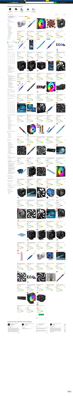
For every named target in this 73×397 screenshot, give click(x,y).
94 (8, 59)
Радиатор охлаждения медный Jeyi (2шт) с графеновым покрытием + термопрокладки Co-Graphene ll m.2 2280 (41, 137)
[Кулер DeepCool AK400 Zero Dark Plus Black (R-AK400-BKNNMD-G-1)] (31, 235)
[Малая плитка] (65, 14)
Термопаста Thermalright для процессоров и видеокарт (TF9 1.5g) (60, 285)
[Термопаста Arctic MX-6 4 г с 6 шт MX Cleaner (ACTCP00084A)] (21, 171)
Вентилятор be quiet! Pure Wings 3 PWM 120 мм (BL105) (60, 73)
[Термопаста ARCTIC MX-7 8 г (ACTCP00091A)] (31, 87)
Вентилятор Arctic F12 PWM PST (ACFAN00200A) (21, 285)
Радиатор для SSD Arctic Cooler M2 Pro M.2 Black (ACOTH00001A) (50, 158)
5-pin (8, 96)
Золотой (9, 151)
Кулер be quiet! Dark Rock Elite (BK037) (60, 200)
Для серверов (10, 72)
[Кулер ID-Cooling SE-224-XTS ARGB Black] (31, 129)
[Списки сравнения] (63, 2)
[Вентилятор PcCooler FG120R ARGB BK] (21, 214)
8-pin (12, 96)
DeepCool (10, 28)
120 (10, 108)
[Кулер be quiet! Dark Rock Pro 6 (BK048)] (60, 235)
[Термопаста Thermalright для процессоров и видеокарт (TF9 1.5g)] (60, 277)
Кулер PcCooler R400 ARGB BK (31, 305)
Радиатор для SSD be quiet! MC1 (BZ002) (21, 306)
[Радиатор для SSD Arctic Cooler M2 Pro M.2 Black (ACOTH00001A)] (51, 150)
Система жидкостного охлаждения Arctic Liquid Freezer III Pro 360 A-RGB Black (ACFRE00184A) (60, 52)
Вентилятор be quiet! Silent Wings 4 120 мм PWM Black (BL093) (41, 115)
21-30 (9, 135)
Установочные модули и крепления (11, 87)
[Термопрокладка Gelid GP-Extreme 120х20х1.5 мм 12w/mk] (31, 45)
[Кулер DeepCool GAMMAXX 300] (51, 192)
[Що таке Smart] (27, 16)
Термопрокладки (11, 86)
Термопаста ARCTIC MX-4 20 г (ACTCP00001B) (30, 263)
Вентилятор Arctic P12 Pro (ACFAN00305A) (40, 179)
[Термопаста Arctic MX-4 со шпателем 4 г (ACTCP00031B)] (31, 24)
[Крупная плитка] (63, 14)
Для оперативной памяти (12, 71)
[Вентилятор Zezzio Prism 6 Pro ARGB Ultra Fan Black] (60, 171)
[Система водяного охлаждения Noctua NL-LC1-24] (41, 87)
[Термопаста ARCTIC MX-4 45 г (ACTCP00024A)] (51, 108)
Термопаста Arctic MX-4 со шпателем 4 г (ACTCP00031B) (30, 31)
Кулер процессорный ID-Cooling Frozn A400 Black (21, 73)
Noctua (9, 30)
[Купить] (25, 34)
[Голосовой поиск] (53, 2)
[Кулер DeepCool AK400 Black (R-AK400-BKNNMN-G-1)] (31, 171)
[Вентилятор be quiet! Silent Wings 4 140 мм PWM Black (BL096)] (31, 214)
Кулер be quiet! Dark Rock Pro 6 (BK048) (60, 242)
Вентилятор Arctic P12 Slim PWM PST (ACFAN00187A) (41, 158)
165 (8, 112)
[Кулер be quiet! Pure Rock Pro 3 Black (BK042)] (41, 66)
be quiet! (10, 27)
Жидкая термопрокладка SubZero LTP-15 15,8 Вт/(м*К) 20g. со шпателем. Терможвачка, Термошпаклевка (31, 200)
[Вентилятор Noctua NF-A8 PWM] (51, 24)
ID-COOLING (10, 32)
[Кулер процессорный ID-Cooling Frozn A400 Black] (21, 66)
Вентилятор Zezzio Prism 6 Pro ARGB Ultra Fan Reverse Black (41, 31)
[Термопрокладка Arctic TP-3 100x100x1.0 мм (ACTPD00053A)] (21, 235)
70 (8, 53)
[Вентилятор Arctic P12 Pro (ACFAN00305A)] (41, 171)
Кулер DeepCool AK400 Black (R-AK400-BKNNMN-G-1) (31, 179)
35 (8, 101)
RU (57, 2)
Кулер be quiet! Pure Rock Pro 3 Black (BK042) (41, 73)
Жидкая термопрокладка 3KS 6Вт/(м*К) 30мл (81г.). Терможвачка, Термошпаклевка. (21, 263)
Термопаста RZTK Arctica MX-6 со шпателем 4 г (21, 94)
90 (10, 105)
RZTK (9, 36)
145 (8, 111)
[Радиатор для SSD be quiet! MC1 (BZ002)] (21, 298)
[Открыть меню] (8, 2)
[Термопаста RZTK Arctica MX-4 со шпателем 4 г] (21, 45)
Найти (55, 2)
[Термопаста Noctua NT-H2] (21, 129)
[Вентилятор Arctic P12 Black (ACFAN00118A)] (41, 277)
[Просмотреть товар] (46, 93)
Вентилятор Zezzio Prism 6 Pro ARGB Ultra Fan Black (60, 179)
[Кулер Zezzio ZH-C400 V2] (60, 214)
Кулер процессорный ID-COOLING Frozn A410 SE (50, 242)
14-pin (14, 96)
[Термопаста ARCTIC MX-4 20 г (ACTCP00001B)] (31, 256)
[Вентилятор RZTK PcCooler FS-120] (51, 87)
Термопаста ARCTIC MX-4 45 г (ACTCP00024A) (50, 115)
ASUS (9, 31)
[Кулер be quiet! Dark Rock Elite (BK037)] (60, 192)
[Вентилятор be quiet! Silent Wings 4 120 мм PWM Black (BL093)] (41, 108)
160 (14, 111)
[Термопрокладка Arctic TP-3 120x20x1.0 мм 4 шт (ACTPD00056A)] (51, 171)
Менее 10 (9, 133)
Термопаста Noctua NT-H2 (20, 136)
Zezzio (9, 35)
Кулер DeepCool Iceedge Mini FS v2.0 (50, 263)
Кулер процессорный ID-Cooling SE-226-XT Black (21, 200)
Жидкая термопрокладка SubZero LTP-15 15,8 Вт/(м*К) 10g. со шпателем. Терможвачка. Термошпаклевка (60, 263)
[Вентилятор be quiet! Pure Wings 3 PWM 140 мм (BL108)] (41, 214)
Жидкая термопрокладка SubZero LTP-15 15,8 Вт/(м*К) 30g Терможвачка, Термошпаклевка (50, 221)
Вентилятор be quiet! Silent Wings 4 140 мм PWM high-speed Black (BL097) (41, 200)
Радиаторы (10, 82)
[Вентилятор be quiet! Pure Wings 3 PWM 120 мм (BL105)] (60, 66)
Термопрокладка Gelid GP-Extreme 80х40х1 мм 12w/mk (50, 73)
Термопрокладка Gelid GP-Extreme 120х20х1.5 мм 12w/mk (31, 52)
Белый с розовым (10, 146)
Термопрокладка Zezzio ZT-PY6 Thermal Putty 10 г (21, 31)
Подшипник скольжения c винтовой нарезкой (11, 168)
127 (10, 63)
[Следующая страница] (64, 318)
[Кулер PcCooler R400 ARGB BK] (31, 298)
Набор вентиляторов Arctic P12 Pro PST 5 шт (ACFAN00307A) (60, 94)
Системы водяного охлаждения (10, 84)
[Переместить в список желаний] (25, 18)
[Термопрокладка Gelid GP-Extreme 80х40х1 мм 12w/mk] (51, 66)
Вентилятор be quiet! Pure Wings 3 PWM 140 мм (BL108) (41, 221)
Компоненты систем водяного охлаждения (12, 79)
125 (8, 63)
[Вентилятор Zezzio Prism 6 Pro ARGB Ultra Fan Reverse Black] (41, 24)
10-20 (9, 134)
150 (12, 111)
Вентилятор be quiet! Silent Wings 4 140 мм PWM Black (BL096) (31, 221)
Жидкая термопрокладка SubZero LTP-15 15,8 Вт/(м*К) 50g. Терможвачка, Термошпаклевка (21, 116)
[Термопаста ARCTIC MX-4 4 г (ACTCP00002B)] (51, 45)
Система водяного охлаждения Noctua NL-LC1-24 (40, 94)
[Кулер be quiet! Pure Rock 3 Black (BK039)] (31, 66)
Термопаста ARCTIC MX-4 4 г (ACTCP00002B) (50, 52)
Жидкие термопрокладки (12, 76)
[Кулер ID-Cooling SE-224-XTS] (60, 24)
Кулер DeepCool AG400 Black (40, 242)
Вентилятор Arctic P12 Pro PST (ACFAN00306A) (60, 115)
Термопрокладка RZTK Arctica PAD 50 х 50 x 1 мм (31, 115)
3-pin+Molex (13, 90)
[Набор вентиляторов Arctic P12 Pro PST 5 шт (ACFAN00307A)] (60, 87)
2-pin (8, 90)
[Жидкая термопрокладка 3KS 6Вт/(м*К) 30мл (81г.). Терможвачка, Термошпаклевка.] (21, 256)
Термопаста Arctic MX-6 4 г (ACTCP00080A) (40, 52)
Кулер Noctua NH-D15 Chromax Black (40, 306)
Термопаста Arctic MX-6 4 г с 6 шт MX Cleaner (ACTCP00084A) (21, 179)
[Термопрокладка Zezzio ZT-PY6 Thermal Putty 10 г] (21, 24)
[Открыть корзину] (65, 2)
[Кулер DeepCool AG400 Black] (41, 235)
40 (10, 101)
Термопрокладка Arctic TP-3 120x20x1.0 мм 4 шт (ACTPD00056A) (51, 179)
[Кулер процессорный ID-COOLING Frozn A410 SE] (51, 235)
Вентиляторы (10, 75)
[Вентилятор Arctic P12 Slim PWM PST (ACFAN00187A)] (41, 150)
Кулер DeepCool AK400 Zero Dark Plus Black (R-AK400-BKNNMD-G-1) (31, 242)
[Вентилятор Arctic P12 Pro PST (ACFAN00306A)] (60, 108)
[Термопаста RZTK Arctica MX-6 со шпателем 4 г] (21, 87)
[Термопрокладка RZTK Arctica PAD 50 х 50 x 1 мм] (31, 108)
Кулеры (10, 81)
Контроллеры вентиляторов (12, 80)
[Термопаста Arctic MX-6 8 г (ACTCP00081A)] (60, 129)
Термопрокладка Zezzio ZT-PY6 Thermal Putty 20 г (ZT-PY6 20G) (41, 263)
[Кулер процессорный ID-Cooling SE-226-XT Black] (21, 192)
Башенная (10, 158)
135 (14, 63)
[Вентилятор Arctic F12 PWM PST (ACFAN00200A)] (21, 277)
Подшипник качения (11, 164)
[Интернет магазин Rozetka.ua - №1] (14, 2)
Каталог (22, 2)
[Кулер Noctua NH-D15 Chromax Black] (41, 298)
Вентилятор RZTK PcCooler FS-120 (50, 94)
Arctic (9, 29)
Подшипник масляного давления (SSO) (11, 165)
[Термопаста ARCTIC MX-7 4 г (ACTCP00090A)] (31, 150)
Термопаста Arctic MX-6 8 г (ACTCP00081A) (59, 137)
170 (12, 112)
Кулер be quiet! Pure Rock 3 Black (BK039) (31, 73)
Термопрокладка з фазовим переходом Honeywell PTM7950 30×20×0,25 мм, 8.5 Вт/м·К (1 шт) (50, 285)
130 (12, 63)
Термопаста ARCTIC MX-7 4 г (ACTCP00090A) (30, 158)
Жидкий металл (10, 77)
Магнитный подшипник (11, 163)
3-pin (10, 90)
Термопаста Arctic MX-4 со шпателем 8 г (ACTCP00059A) (50, 137)
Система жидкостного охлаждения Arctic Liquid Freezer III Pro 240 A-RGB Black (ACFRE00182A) (31, 285)
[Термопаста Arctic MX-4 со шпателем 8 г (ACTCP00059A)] (51, 129)
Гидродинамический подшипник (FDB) (12, 161)
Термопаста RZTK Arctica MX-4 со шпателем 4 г (21, 52)
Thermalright (10, 33)
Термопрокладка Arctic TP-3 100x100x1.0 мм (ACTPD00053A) (21, 242)
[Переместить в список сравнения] (25, 19)
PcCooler (10, 34)
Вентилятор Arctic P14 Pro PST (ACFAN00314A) (21, 158)
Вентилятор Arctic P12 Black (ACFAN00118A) (40, 285)
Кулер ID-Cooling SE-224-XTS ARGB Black (31, 137)
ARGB (9, 117)
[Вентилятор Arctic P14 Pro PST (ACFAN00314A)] (21, 150)
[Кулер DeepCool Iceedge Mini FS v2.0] (51, 256)
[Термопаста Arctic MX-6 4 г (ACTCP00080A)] (41, 45)
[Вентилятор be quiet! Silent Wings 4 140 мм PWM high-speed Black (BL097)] (41, 192)
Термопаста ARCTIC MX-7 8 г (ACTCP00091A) (30, 94)
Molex (8, 93)
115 (8, 108)
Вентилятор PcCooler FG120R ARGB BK (21, 221)
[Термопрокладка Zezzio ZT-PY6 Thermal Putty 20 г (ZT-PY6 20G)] (41, 256)
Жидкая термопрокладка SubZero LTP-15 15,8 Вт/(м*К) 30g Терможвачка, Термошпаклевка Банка (60, 158)
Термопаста (10, 85)
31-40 (9, 136)
